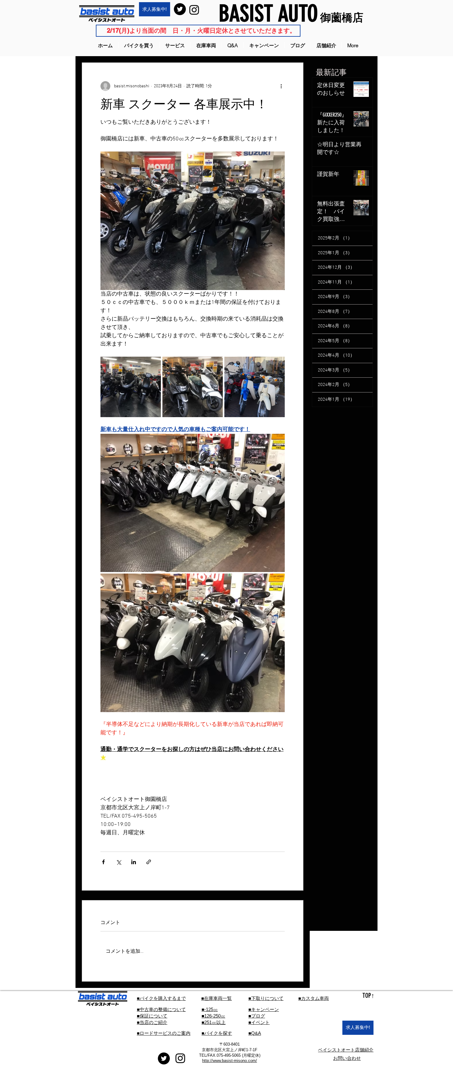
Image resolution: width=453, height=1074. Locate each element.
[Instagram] (194, 9)
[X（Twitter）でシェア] (118, 862)
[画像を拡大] (130, 387)
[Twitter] (180, 9)
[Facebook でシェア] (103, 862)
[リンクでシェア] (149, 862)
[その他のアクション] (281, 86)
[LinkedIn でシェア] (134, 862)
